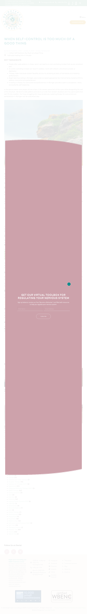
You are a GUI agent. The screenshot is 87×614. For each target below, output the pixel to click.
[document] (43, 307)
